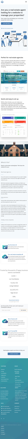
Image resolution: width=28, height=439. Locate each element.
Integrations (3, 375)
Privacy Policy (18, 384)
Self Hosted (17, 371)
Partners (16, 412)
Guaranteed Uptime (14, 300)
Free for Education (18, 369)
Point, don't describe (6, 408)
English (2, 426)
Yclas (16, 390)
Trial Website (3, 373)
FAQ (16, 378)
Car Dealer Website (4, 391)
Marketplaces (3, 396)
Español (2, 428)
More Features (12, 319)
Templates (3, 377)
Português (3, 434)
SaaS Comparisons (4, 379)
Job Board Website (4, 394)
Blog (2, 403)
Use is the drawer (5, 406)
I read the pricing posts (6, 410)
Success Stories (18, 410)
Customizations (4, 381)
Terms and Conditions (19, 382)
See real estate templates (15, 254)
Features (2, 369)
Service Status (18, 386)
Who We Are (17, 406)
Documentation (18, 380)
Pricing (2, 371)
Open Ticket (17, 376)
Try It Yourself (12, 331)
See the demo (12, 245)
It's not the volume (6, 412)
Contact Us (17, 408)
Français (2, 432)
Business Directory (4, 398)
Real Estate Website (4, 393)
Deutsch (2, 430)
